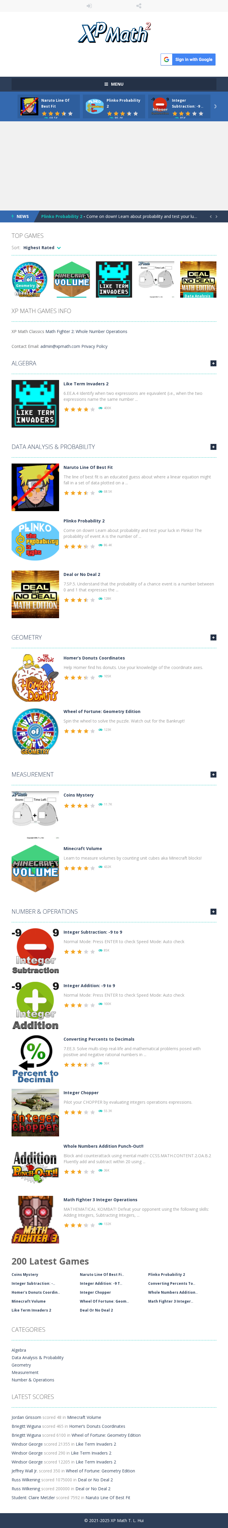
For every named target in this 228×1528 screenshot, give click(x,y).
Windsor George (27, 1444)
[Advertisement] (114, 166)
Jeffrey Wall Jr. (25, 1471)
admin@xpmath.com (60, 346)
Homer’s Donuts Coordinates (94, 658)
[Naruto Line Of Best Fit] (35, 487)
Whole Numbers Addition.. (173, 1292)
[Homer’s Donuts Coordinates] (35, 677)
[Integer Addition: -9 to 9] (35, 1005)
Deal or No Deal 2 (82, 574)
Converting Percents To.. (171, 1283)
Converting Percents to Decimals (99, 1039)
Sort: (16, 247)
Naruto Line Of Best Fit (88, 467)
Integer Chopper (81, 1092)
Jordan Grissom (26, 1417)
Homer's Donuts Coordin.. (36, 1292)
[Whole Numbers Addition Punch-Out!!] (35, 1166)
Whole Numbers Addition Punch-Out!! (103, 1146)
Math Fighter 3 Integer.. (170, 1301)
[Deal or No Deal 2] (35, 594)
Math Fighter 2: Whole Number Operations (86, 331)
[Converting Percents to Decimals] (35, 1058)
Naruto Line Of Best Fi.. (102, 1274)
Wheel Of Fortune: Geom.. (104, 1301)
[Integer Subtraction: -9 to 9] (35, 951)
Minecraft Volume (83, 848)
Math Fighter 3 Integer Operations (100, 1199)
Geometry (25, 285)
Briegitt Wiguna (26, 1426)
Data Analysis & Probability (53, 447)
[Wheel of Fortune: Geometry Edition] (35, 731)
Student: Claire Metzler (33, 1497)
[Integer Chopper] (35, 1112)
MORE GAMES (213, 363)
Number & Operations (45, 911)
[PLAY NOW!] (29, 106)
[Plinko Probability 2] (35, 540)
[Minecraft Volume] (35, 868)
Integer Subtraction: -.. (33, 1283)
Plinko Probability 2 (61, 216)
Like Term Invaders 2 (86, 384)
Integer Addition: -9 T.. (101, 1283)
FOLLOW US (138, 6)
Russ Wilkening (26, 1480)
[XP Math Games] (114, 31)
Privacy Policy (94, 346)
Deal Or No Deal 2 (96, 1310)
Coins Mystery (79, 795)
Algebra (24, 363)
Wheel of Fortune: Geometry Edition (102, 711)
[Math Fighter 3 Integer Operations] (35, 1219)
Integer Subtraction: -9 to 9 (93, 932)
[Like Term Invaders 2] (35, 403)
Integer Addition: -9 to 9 (89, 985)
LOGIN (89, 6)
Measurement (33, 774)
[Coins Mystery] (35, 814)
